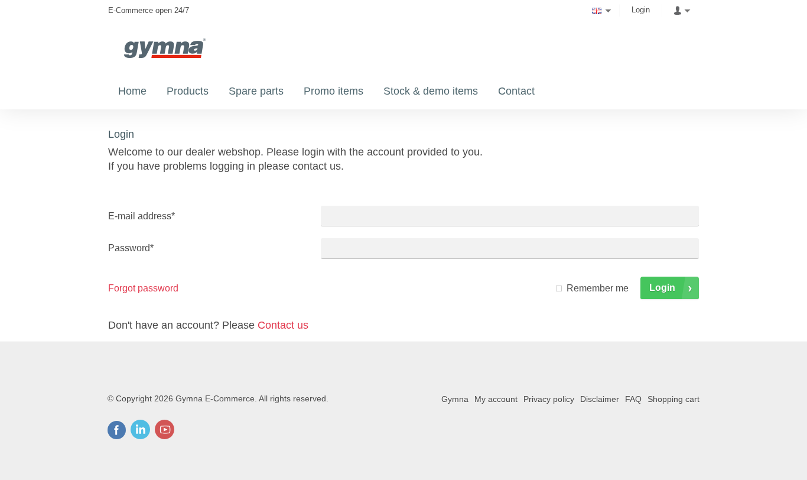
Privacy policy (548, 399)
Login (641, 9)
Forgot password (143, 288)
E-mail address (141, 216)
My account (496, 399)
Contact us (283, 325)
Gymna (454, 399)
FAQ (633, 399)
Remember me (598, 288)
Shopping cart (673, 399)
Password (131, 248)
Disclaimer (599, 399)
